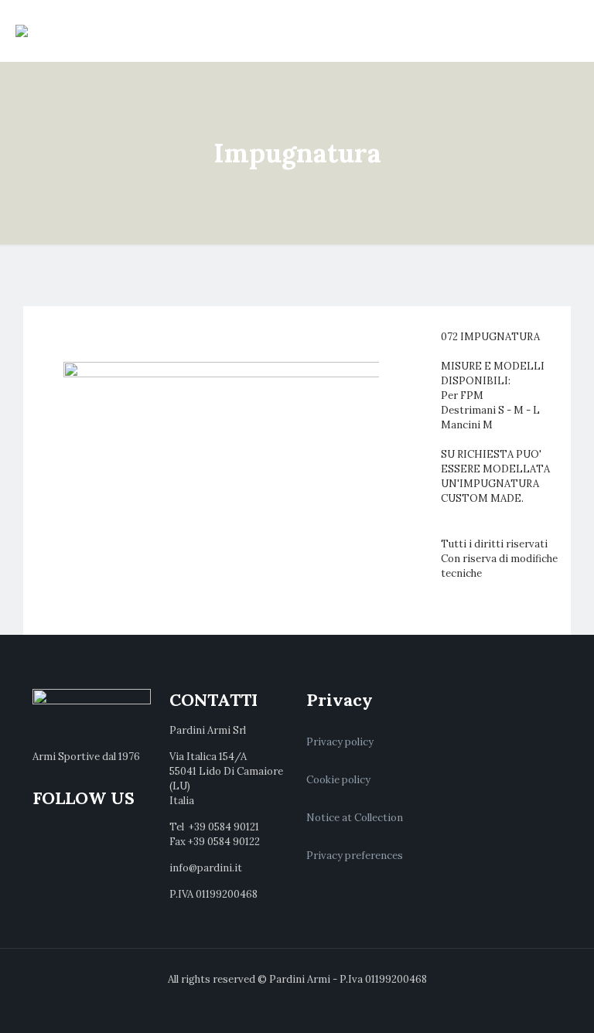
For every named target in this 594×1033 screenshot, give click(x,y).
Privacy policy (340, 741)
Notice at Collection (354, 817)
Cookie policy (338, 779)
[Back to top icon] (520, 1001)
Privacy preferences (354, 855)
